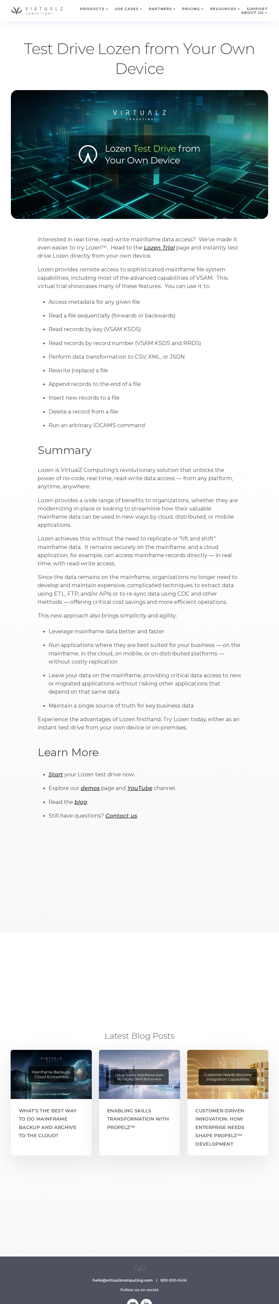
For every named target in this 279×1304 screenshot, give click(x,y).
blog (80, 802)
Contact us (121, 815)
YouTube (139, 788)
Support (257, 9)
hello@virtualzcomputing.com (123, 1280)
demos (90, 788)
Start (55, 774)
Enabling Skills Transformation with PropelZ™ (138, 1119)
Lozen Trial (159, 247)
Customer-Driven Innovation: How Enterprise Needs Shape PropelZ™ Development (219, 1127)
